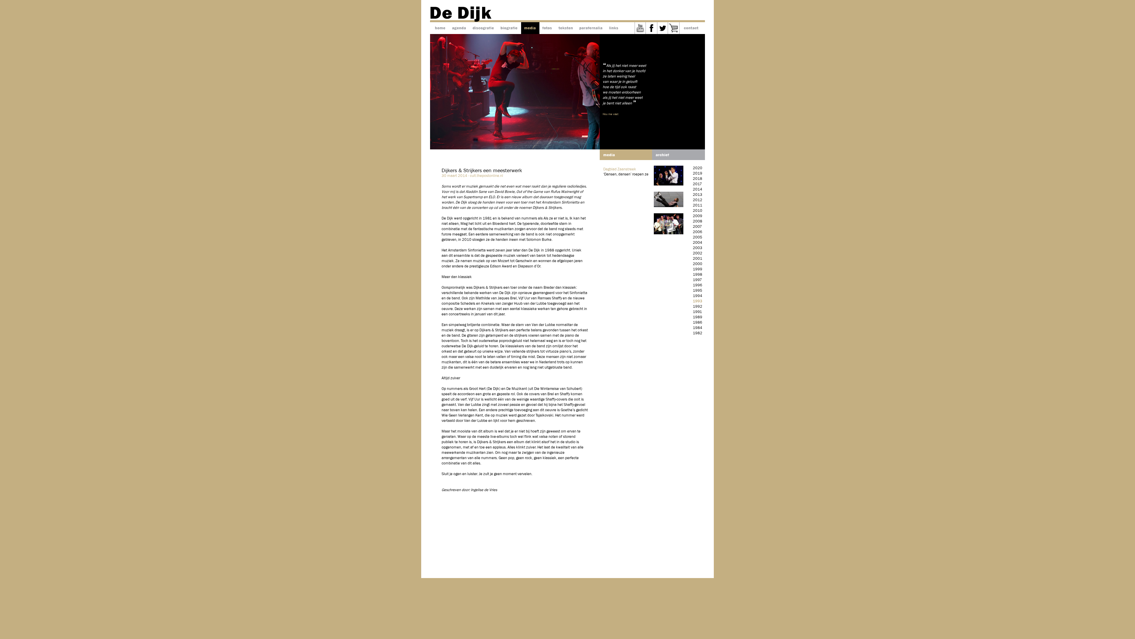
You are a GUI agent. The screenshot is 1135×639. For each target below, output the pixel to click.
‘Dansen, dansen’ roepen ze (625, 174)
